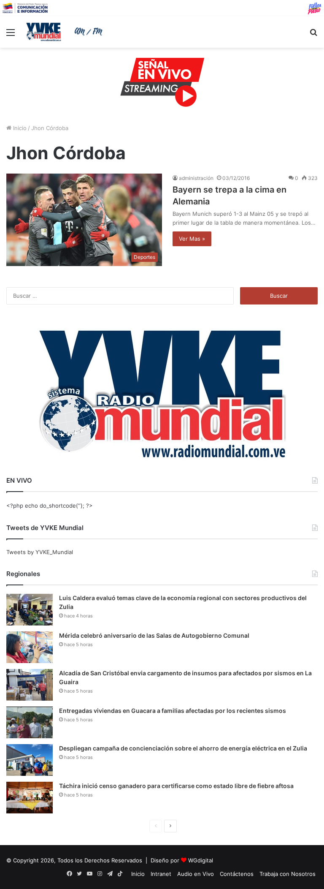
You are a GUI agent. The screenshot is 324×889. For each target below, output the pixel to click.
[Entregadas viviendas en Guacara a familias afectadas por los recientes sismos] (29, 722)
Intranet (161, 873)
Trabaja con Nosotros (287, 873)
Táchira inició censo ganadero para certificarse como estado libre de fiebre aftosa (176, 785)
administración (196, 178)
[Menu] (10, 35)
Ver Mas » (192, 238)
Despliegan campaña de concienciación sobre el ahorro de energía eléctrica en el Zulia (183, 748)
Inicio (19, 128)
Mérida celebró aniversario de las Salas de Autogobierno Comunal (154, 635)
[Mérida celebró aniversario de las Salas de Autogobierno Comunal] (29, 647)
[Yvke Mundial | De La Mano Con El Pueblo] (66, 31)
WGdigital (200, 860)
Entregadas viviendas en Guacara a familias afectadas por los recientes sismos (172, 710)
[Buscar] (313, 35)
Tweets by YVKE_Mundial (39, 552)
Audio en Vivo (195, 873)
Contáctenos (237, 873)
